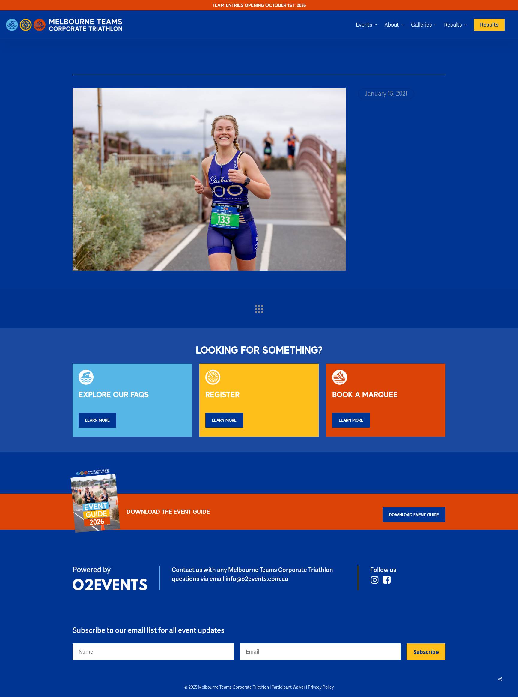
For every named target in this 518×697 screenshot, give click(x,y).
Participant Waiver (288, 687)
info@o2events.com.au (256, 579)
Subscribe (426, 651)
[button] (97, 420)
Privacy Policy (321, 687)
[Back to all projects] (259, 307)
